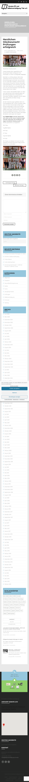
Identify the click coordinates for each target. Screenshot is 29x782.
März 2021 (7, 422)
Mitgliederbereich (9, 780)
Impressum (22, 399)
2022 (7, 596)
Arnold (18, 596)
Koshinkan (15, 601)
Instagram (23, 1)
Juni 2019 (6, 470)
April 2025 (7, 339)
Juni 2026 (6, 314)
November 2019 (8, 459)
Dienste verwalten (14, 386)
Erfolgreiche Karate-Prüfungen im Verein (15, 253)
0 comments (12, 645)
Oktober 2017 (7, 514)
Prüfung (22, 604)
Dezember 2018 (8, 486)
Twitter (21, 1)
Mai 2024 (6, 353)
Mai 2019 (6, 472)
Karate (8, 52)
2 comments (12, 634)
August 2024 (7, 347)
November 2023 (8, 364)
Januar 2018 (7, 509)
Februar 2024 (7, 358)
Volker (5, 613)
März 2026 (7, 317)
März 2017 (7, 528)
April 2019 (7, 475)
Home (5, 777)
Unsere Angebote (13, 777)
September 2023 (8, 367)
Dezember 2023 (8, 361)
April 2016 (7, 548)
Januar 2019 (7, 484)
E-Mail (19, 175)
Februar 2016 (7, 553)
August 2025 (7, 330)
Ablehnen (14, 392)
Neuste (12, 621)
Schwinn (18, 607)
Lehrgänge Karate (9, 291)
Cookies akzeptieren (14, 388)
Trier (21, 610)
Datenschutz (16, 399)
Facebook (18, 1)
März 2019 (7, 478)
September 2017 (8, 517)
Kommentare (11, 624)
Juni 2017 (6, 523)
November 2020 (8, 428)
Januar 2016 (7, 556)
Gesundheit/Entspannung (11, 283)
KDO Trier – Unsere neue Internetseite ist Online (14, 650)
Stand (17, 610)
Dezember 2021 (8, 403)
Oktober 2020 (8, 431)
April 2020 (7, 445)
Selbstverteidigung (9, 297)
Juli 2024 (6, 350)
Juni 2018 (6, 498)
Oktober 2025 (8, 325)
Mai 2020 (6, 442)
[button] (3, 725)
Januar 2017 (7, 531)
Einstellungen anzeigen (14, 396)
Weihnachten (11, 613)
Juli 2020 (6, 436)
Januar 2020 (7, 453)
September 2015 (8, 567)
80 (4, 596)
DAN (10, 599)
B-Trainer (5, 599)
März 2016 (7, 550)
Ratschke (12, 607)
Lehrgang (5, 604)
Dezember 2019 (8, 456)
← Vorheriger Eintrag (9, 182)
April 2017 (6, 525)
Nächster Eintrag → (20, 185)
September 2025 (8, 328)
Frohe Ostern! (8, 259)
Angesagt (11, 619)
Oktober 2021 (7, 406)
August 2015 (7, 570)
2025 (14, 596)
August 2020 (7, 433)
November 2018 (8, 489)
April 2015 (6, 578)
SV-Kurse (6, 300)
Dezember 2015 (8, 559)
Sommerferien (7, 610)
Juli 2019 (6, 467)
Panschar (16, 604)
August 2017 (7, 520)
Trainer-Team (9, 116)
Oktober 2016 (7, 536)
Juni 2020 (6, 439)
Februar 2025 (7, 342)
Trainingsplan (22, 777)
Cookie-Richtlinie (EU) (20, 780)
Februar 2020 (7, 450)
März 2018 (7, 503)
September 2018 (8, 492)
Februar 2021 (7, 425)
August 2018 (7, 495)
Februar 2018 (7, 506)
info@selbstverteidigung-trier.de (9, 757)
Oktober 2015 (7, 564)
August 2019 (7, 464)
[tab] (11, 619)
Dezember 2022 (8, 378)
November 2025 (8, 322)
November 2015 (8, 562)
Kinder (9, 601)
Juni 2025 (6, 336)
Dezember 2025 (8, 319)
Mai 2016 (6, 545)
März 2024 (7, 355)
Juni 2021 (6, 417)
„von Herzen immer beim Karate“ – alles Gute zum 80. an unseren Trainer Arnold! (14, 628)
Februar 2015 (7, 584)
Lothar (11, 604)
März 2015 (7, 581)
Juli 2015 (6, 573)
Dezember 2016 (8, 534)
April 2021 (6, 420)
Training (6, 302)
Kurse (5, 289)
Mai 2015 (6, 575)
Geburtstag (20, 599)
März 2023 (7, 375)
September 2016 (8, 539)
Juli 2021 (6, 414)
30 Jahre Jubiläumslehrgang (11, 256)
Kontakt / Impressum (11, 778)
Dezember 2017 (8, 511)
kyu (20, 601)
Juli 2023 (6, 369)
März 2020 (7, 447)
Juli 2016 (6, 542)
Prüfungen (13, 52)
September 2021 (8, 408)
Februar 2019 (7, 481)
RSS (26, 1)
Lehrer (23, 601)
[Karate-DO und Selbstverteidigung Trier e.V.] (14, 7)
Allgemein (7, 277)
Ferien (14, 599)
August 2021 (7, 411)
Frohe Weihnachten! (9, 262)
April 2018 (7, 500)
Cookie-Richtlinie (8, 399)
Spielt (13, 610)
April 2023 (7, 372)
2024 (11, 596)
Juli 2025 (6, 333)
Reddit (17, 175)
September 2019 (8, 461)
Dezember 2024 (8, 344)
